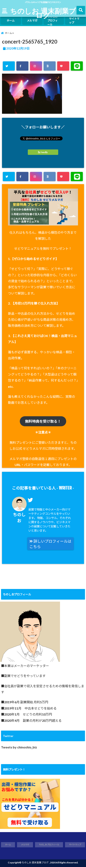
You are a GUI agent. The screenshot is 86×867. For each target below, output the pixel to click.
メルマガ (32, 20)
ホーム (11, 20)
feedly (44, 152)
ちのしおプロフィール (52, 20)
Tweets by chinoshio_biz (19, 747)
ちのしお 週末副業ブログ (43, 12)
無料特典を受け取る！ (43, 421)
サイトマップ (74, 20)
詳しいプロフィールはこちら (50, 544)
